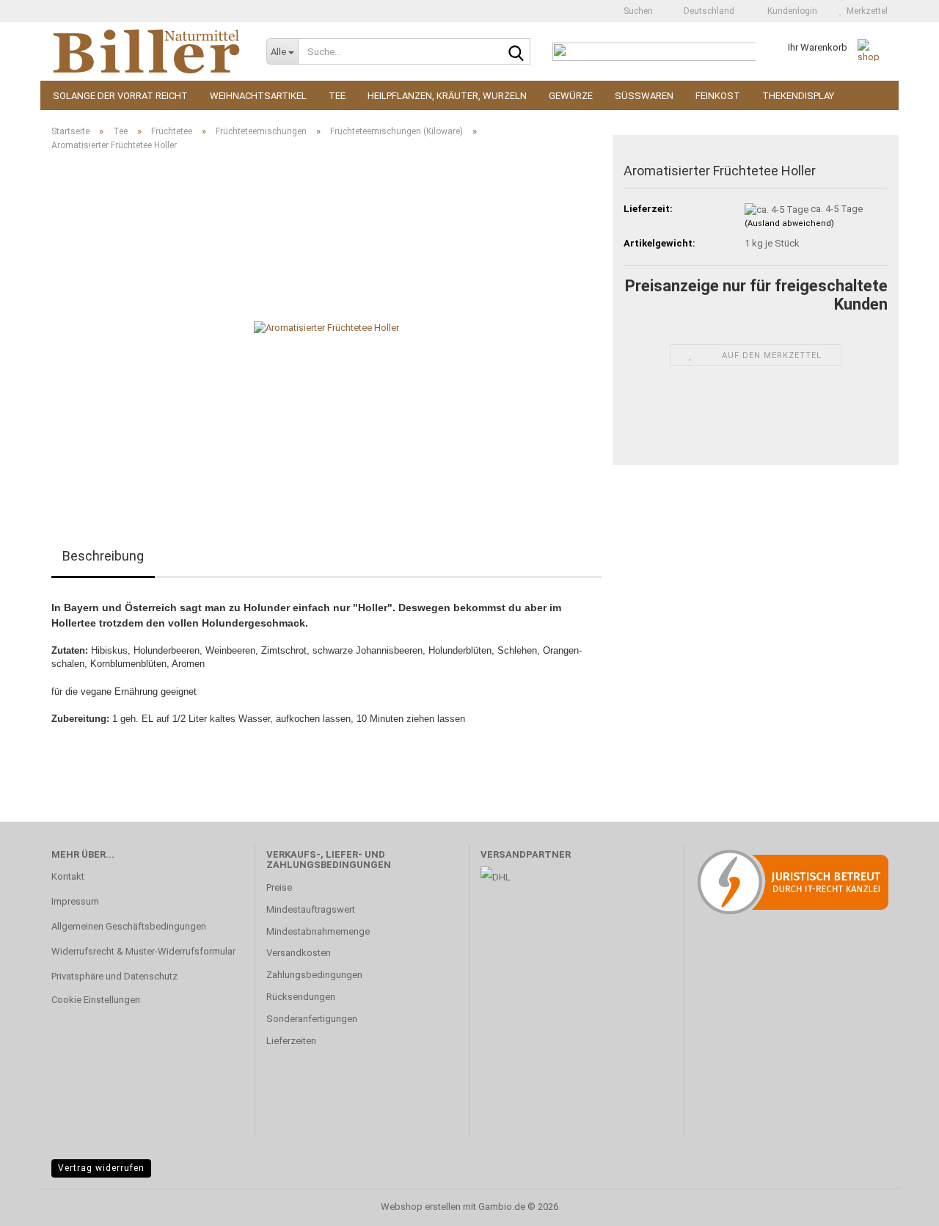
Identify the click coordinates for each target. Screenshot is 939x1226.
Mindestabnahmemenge (318, 931)
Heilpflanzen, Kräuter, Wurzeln (447, 95)
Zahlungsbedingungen (314, 974)
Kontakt (67, 876)
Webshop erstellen (421, 1206)
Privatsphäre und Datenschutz (114, 976)
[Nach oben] (899, 1204)
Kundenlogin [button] (790, 11)
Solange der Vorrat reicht (120, 95)
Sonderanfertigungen (311, 1018)
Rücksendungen (300, 996)
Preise (279, 887)
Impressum (75, 901)
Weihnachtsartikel (258, 95)
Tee (337, 95)
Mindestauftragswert (310, 909)
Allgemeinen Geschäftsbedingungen (128, 926)
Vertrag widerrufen (101, 1168)
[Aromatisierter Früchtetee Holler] (326, 327)
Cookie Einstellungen (95, 999)
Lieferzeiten (291, 1040)
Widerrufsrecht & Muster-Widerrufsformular (143, 951)
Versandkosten (298, 952)
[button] (704, 11)
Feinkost (717, 95)
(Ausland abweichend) (789, 223)
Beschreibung (103, 555)
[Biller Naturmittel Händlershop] (147, 51)
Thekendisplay (798, 95)
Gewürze (571, 95)
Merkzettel (865, 11)
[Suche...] (516, 52)
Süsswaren (644, 95)
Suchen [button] (637, 11)
